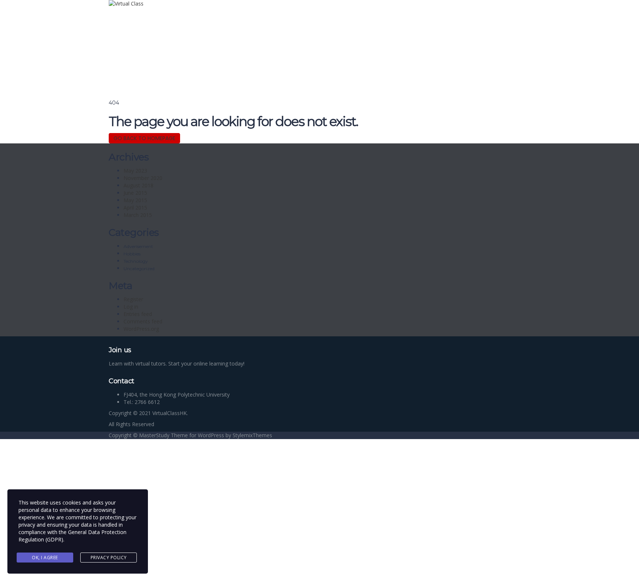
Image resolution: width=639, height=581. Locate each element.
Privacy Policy (109, 557)
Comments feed (143, 321)
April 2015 (135, 207)
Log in (131, 306)
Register (133, 299)
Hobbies (132, 253)
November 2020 (143, 177)
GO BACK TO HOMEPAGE (144, 138)
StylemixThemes (252, 435)
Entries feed (138, 313)
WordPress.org (141, 328)
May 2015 (135, 200)
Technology (136, 261)
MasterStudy (154, 435)
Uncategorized (139, 268)
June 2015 (135, 192)
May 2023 (135, 170)
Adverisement (138, 246)
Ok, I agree (45, 557)
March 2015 (138, 214)
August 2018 (138, 185)
